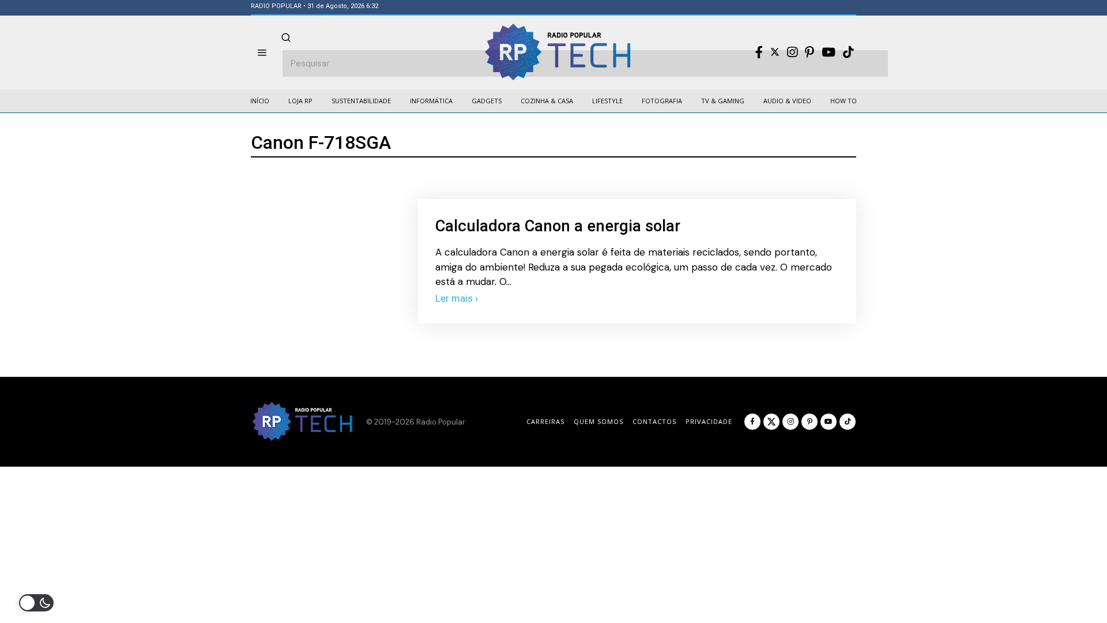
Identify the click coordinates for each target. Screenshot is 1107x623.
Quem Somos (598, 421)
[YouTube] (828, 52)
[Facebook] (759, 52)
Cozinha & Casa (547, 100)
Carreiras (545, 421)
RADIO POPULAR (276, 6)
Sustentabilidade (361, 100)
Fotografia (662, 100)
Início (259, 100)
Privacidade (709, 421)
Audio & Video (787, 100)
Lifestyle (607, 100)
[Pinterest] (809, 52)
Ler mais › (456, 298)
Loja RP (300, 100)
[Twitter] (774, 52)
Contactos (654, 421)
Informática (431, 100)
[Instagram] (792, 52)
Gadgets (487, 100)
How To (843, 100)
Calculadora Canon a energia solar (557, 225)
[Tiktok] (848, 52)
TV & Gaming (722, 100)
